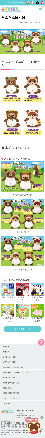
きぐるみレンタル (9, 377)
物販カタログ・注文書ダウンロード (16, 372)
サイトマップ (7, 403)
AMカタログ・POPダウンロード (14, 367)
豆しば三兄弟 (8, 297)
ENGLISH (10, 2)
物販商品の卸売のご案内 (11, 383)
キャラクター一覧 (22, 329)
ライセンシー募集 (9, 357)
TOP (20, 22)
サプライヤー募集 (9, 362)
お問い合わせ (19, 2)
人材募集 (6, 351)
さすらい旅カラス (37, 298)
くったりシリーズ (8, 319)
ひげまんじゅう (22, 298)
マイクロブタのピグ (37, 319)
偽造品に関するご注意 (11, 393)
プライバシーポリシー (11, 398)
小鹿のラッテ (22, 318)
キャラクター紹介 (27, 22)
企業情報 (6, 346)
